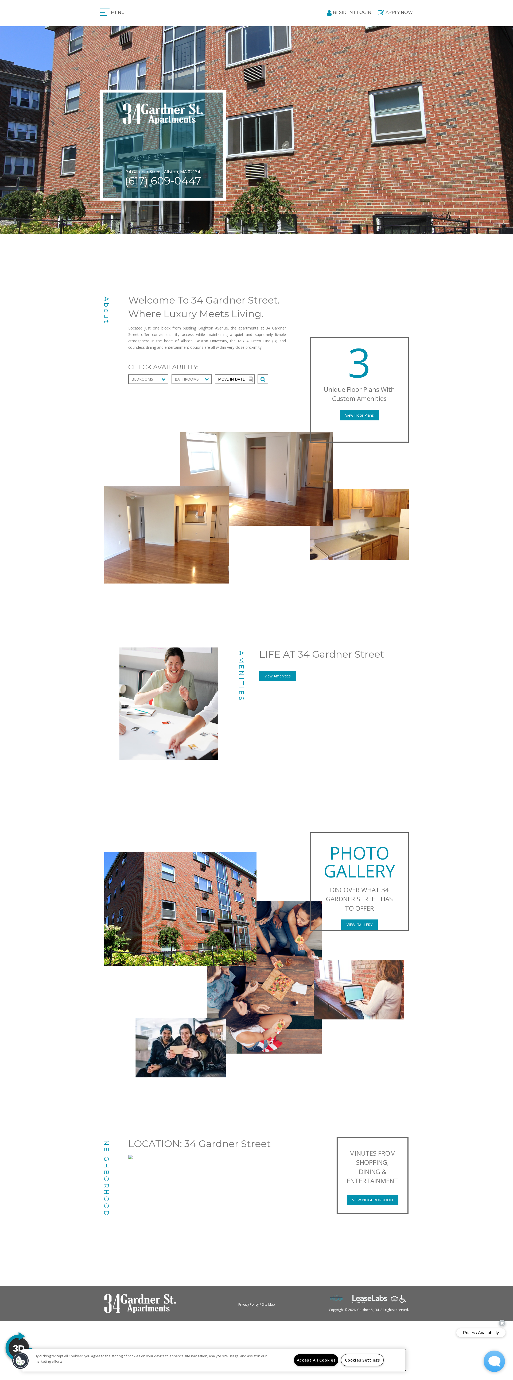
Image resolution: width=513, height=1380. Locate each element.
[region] (213, 1360)
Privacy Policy (248, 1304)
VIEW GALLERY (359, 924)
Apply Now (399, 12)
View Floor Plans (359, 414)
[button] (20, 1360)
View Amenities (278, 675)
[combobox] (148, 379)
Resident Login (352, 12)
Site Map (268, 1304)
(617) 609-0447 (163, 180)
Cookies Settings (362, 1360)
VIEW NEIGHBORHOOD (372, 1199)
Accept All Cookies (316, 1360)
